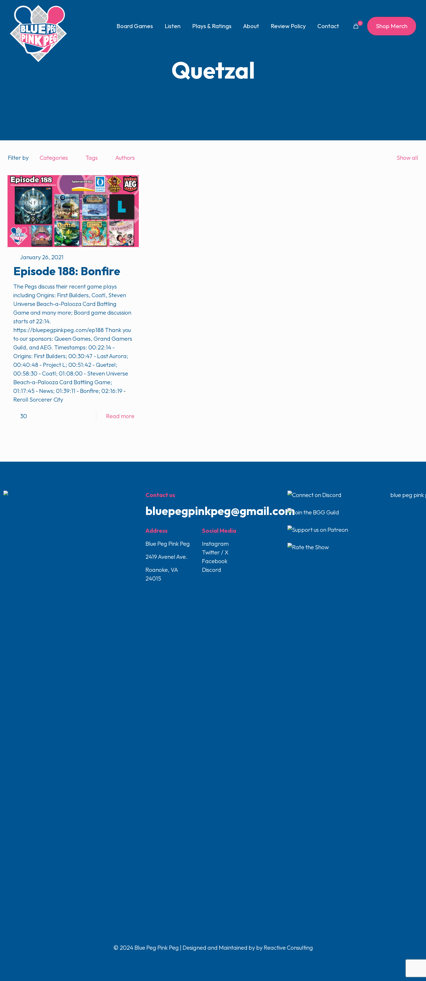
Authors (125, 157)
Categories (54, 157)
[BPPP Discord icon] (225, 959)
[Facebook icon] (201, 959)
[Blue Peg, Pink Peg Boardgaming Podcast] (38, 33)
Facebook (214, 561)
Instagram (215, 543)
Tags (91, 157)
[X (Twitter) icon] (207, 959)
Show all (407, 157)
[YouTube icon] (213, 959)
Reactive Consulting (288, 947)
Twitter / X (215, 552)
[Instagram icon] (219, 959)
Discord (211, 569)
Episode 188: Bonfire (66, 271)
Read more (120, 416)
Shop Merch (391, 26)
